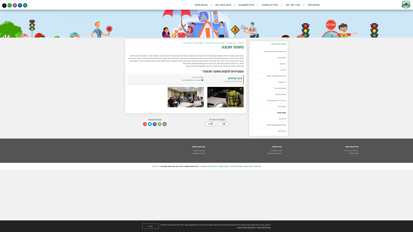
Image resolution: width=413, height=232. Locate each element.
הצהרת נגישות (224, 166)
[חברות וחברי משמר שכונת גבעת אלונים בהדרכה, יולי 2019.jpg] (186, 97)
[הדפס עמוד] (164, 124)
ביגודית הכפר (282, 57)
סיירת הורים (282, 119)
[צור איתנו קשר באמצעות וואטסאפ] (10, 5)
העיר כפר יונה (292, 5)
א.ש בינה (155, 166)
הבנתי (150, 226)
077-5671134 (197, 77)
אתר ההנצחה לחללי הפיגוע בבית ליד (274, 51)
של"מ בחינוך (282, 131)
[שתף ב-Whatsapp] (159, 124)
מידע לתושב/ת (246, 5)
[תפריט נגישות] (4, 5)
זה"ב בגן (283, 70)
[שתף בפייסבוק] (154, 124)
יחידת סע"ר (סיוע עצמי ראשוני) (276, 76)
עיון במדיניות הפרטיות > (263, 227)
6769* (351, 153)
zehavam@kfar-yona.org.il (191, 80)
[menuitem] (310, 5)
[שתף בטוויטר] (150, 124)
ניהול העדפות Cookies (209, 166)
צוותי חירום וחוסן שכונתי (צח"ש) (276, 125)
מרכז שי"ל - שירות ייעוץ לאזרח (276, 100)
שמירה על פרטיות (237, 166)
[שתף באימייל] (145, 124)
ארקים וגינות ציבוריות (274, 153)
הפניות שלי (313, 5)
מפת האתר (257, 166)
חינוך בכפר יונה (223, 5)
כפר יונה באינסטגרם (198, 153)
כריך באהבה (282, 82)
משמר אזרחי (282, 106)
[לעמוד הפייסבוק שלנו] (20, 5)
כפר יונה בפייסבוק (199, 150)
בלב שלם (283, 64)
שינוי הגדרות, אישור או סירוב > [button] (246, 227)
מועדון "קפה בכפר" (280, 88)
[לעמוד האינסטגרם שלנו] (15, 5)
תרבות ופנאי (201, 5)
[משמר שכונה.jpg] (225, 97)
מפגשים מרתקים (280, 94)
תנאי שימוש (248, 166)
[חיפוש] (25, 5)
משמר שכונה (281, 113)
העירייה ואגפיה (269, 5)
